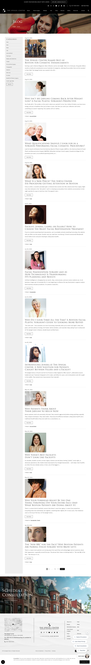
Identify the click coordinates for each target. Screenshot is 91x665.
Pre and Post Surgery (11, 64)
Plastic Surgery (36, 10)
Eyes (7, 44)
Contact (83, 10)
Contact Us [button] (84, 662)
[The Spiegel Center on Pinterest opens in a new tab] (64, 6)
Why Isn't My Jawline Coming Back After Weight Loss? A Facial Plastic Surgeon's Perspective (54, 100)
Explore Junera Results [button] (59, 2)
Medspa (45, 10)
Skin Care (8, 72)
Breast (68, 624)
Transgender (9, 67)
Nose (7, 47)
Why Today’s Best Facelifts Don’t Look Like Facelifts (40, 456)
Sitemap (53, 650)
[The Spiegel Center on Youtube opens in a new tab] (56, 6)
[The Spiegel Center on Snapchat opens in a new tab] (61, 6)
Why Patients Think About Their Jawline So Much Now (42, 410)
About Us (69, 622)
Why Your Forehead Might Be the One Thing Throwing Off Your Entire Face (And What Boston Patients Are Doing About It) (51, 503)
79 (58, 569)
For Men (8, 75)
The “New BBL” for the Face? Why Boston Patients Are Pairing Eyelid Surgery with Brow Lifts (54, 545)
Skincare (62, 10)
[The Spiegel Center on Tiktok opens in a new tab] (59, 6)
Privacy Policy (48, 650)
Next (62, 569)
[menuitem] (48, 6)
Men (78, 627)
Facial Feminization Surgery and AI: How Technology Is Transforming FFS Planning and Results (46, 274)
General (8, 69)
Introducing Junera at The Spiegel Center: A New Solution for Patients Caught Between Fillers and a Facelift (48, 367)
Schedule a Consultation (10, 600)
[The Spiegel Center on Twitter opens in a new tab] (54, 6)
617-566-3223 (67, 660)
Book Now (86, 5)
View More (28, 74)
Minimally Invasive (71, 627)
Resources (75, 10)
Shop (56, 10)
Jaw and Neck (9, 53)
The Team (8, 55)
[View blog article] (35, 48)
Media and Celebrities (11, 58)
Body (78, 624)
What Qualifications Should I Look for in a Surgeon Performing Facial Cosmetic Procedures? (55, 144)
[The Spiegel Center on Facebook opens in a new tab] (51, 6)
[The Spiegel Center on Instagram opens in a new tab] (48, 6)
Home (14, 26)
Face (7, 42)
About (28, 10)
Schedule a (17, 592)
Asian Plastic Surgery (70, 630)
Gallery (68, 10)
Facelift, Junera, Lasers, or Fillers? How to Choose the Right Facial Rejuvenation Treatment (54, 228)
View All (9, 84)
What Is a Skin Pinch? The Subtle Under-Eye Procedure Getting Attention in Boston (51, 182)
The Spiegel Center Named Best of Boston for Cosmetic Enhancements (47, 61)
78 (55, 569)
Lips (7, 50)
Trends (7, 61)
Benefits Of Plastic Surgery (12, 78)
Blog (18, 26)
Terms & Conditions (40, 650)
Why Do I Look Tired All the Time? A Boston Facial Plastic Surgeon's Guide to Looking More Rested (55, 321)
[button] (3, 662)
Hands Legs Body (10, 80)
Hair (51, 10)
